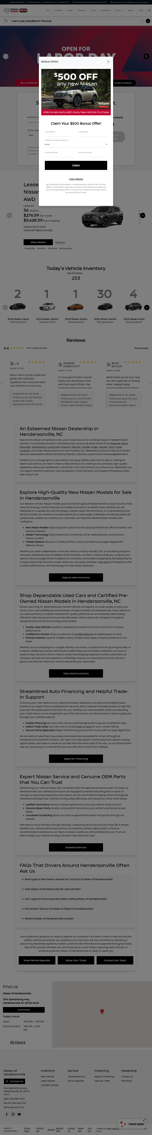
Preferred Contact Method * (57, 140)
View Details (76, 179)
